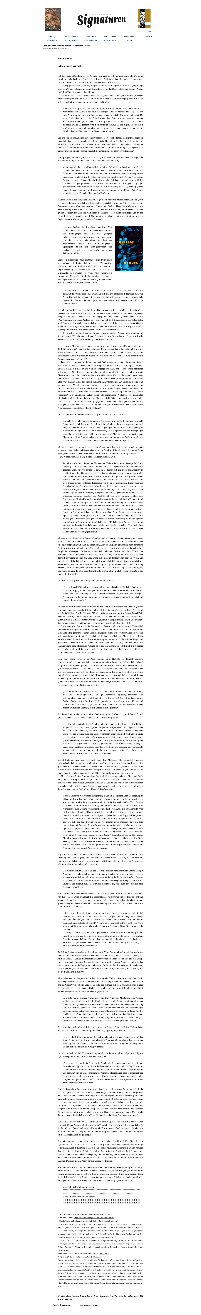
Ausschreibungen (90, 40)
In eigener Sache (110, 40)
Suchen (150, 31)
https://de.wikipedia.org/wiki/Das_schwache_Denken (94, 1218)
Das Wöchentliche (71, 37)
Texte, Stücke (91, 37)
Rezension (108, 789)
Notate (101, 339)
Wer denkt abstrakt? (94, 1257)
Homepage (52, 37)
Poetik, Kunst (129, 37)
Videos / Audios (110, 37)
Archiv (129, 40)
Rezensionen (52, 40)
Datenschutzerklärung (89, 1305)
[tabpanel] (100, 137)
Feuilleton (148, 37)
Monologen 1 (104, 1254)
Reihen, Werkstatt (71, 40)
